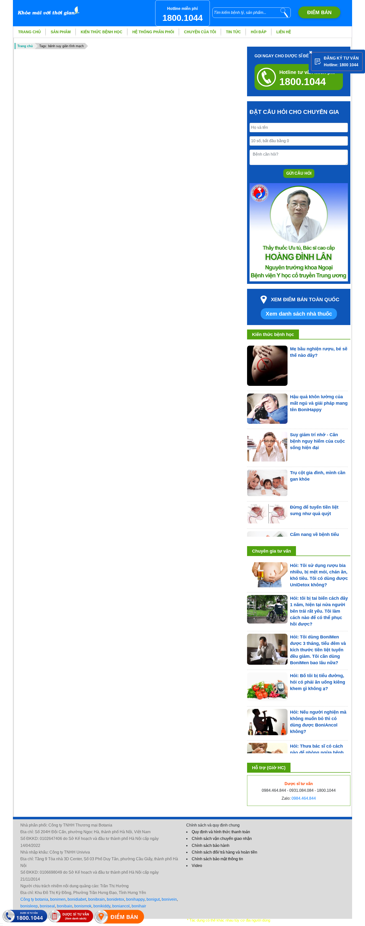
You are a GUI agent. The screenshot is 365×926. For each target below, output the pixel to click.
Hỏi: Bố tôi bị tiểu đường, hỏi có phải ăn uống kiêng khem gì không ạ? (317, 682)
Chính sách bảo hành (210, 845)
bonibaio (64, 906)
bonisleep (29, 906)
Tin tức (233, 32)
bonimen (58, 899)
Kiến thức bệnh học (101, 32)
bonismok (82, 906)
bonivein (169, 899)
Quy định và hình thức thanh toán (221, 832)
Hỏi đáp (258, 32)
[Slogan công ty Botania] (47, 8)
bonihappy (135, 899)
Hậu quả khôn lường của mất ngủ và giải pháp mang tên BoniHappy (319, 403)
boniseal (47, 906)
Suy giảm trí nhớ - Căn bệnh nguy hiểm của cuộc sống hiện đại (317, 441)
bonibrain (96, 899)
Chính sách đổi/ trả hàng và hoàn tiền (224, 852)
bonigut (153, 899)
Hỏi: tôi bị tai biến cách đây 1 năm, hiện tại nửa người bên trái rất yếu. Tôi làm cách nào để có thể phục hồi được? (319, 611)
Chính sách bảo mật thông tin (217, 859)
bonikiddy (101, 906)
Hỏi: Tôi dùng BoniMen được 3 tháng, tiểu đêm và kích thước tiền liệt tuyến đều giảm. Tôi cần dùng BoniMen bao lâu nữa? (318, 649)
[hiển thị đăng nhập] (1, 923)
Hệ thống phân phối (153, 32)
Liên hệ (283, 32)
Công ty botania (34, 899)
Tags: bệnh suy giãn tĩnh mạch (61, 46)
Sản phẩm (61, 32)
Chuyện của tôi (200, 32)
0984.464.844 (304, 798)
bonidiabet (77, 899)
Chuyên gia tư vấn (271, 551)
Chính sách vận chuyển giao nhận (222, 838)
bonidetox (115, 899)
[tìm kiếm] (284, 13)
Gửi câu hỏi (298, 173)
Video (197, 865)
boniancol (121, 906)
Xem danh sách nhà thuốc (299, 314)
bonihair (139, 906)
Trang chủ (29, 32)
